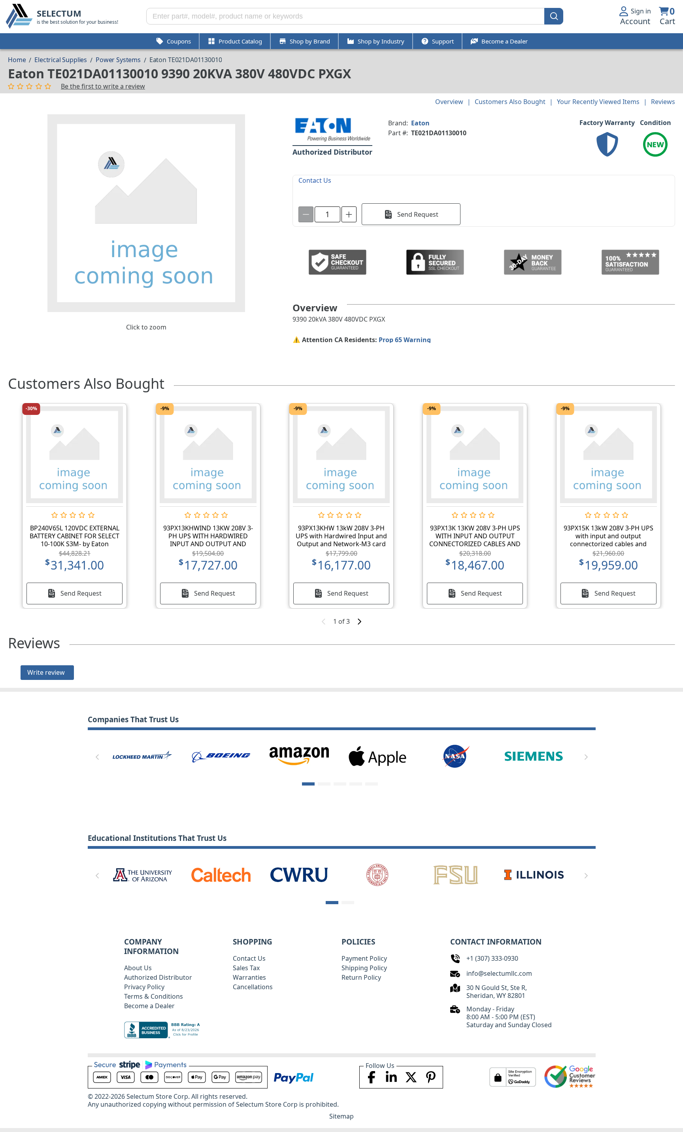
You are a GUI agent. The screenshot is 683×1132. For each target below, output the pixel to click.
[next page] (359, 621)
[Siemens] (534, 755)
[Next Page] (586, 757)
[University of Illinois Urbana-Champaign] (534, 874)
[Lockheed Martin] (142, 755)
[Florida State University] (455, 874)
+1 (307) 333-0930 (492, 958)
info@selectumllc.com (499, 973)
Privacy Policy (144, 986)
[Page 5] (371, 784)
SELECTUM (59, 13)
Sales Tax (246, 968)
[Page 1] (308, 784)
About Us (138, 968)
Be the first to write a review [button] (103, 86)
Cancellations (253, 986)
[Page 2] (324, 784)
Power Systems (118, 59)
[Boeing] (221, 755)
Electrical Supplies (60, 59)
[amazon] (299, 755)
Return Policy (361, 977)
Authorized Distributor (158, 977)
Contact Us (249, 958)
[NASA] (455, 755)
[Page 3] (340, 784)
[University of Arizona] (142, 874)
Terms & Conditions (153, 996)
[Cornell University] (377, 874)
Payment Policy (364, 958)
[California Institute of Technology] (221, 874)
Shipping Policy (364, 968)
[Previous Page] (97, 757)
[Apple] (377, 755)
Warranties (249, 977)
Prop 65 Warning (405, 339)
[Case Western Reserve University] (299, 874)
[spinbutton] (327, 214)
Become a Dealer (149, 1005)
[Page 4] (355, 784)
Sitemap (341, 1116)
